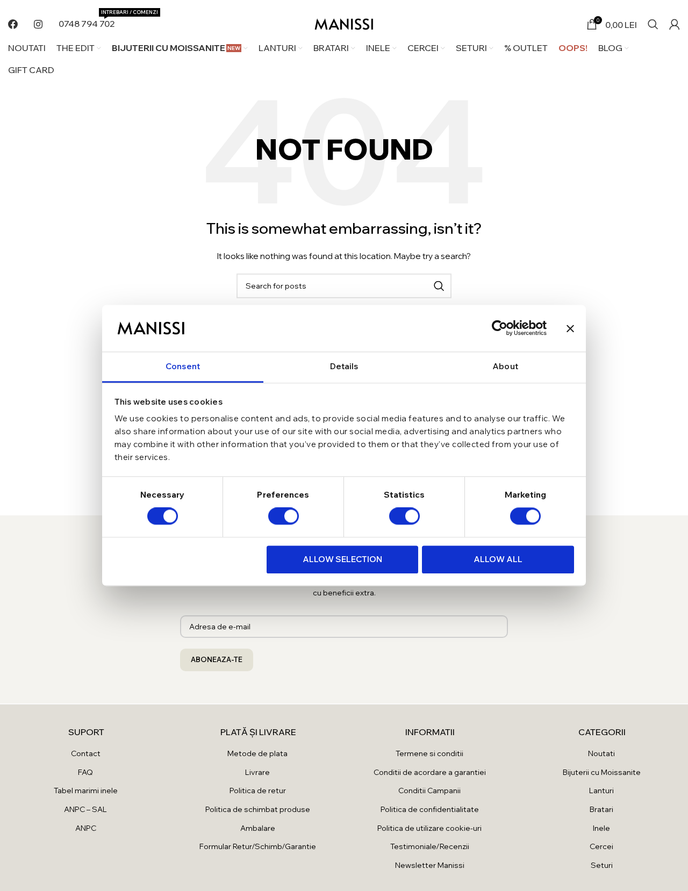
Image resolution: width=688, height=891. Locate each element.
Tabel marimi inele (86, 790)
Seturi (602, 865)
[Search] (653, 24)
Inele (601, 828)
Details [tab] (344, 366)
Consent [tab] (183, 366)
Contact (86, 753)
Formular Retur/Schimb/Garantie (257, 846)
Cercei (601, 846)
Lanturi (601, 790)
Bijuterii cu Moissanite (602, 772)
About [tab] (505, 366)
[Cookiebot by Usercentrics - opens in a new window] (500, 328)
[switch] (283, 516)
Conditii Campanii (429, 790)
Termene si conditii (429, 753)
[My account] (674, 24)
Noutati (601, 753)
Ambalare (257, 828)
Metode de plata (257, 753)
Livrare (257, 772)
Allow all (498, 559)
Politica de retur (258, 790)
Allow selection (342, 559)
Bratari (601, 809)
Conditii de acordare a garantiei (430, 772)
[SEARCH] (439, 286)
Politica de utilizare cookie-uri (429, 828)
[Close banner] (570, 328)
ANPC (85, 828)
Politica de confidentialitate (430, 809)
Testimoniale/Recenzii (429, 846)
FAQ (85, 772)
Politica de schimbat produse (257, 809)
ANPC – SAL (85, 809)
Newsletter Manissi (429, 865)
